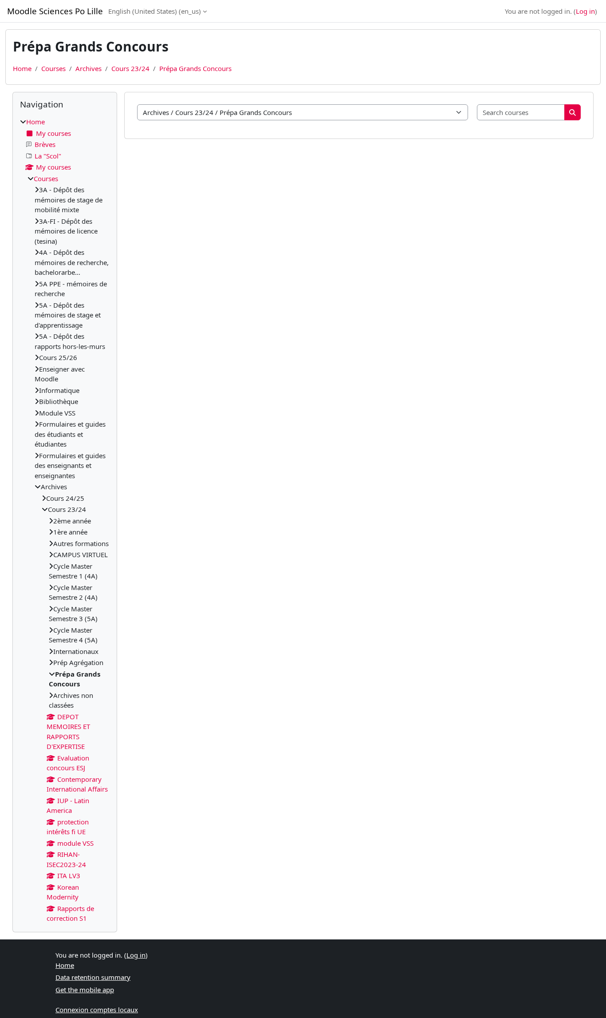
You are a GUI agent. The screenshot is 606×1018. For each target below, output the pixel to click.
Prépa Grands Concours (195, 68)
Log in (585, 11)
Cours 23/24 (130, 68)
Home (22, 68)
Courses (53, 68)
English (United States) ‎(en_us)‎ (154, 11)
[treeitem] (65, 520)
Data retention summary (92, 977)
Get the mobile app (84, 989)
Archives (88, 68)
